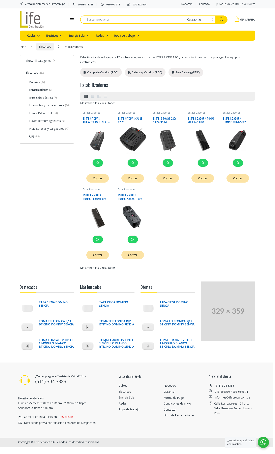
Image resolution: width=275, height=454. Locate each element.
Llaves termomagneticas (47, 121)
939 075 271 (113, 4)
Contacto (204, 4)
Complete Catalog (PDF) (102, 72)
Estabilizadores (91, 112)
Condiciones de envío (177, 403)
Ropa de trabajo (124, 35)
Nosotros (186, 4)
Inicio (23, 46)
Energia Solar (77, 35)
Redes (100, 35)
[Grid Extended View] (105, 96)
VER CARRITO (247, 19)
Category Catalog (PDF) (146, 72)
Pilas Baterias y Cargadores (49, 128)
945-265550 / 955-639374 (231, 391)
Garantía (169, 391)
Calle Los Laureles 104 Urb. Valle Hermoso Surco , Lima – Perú (233, 408)
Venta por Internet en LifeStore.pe (44, 4)
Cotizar (97, 178)
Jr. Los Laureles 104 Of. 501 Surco (235, 4)
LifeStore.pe (65, 417)
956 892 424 (139, 4)
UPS (34, 136)
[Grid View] (86, 96)
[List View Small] (99, 96)
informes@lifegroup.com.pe (232, 397)
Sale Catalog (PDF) (187, 72)
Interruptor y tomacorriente (49, 105)
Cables (31, 35)
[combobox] (132, 19)
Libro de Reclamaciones (179, 415)
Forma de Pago (174, 398)
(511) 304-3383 (224, 385)
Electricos (52, 35)
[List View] (92, 96)
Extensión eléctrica (43, 98)
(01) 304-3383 (85, 4)
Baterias (37, 82)
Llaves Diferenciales (43, 113)
